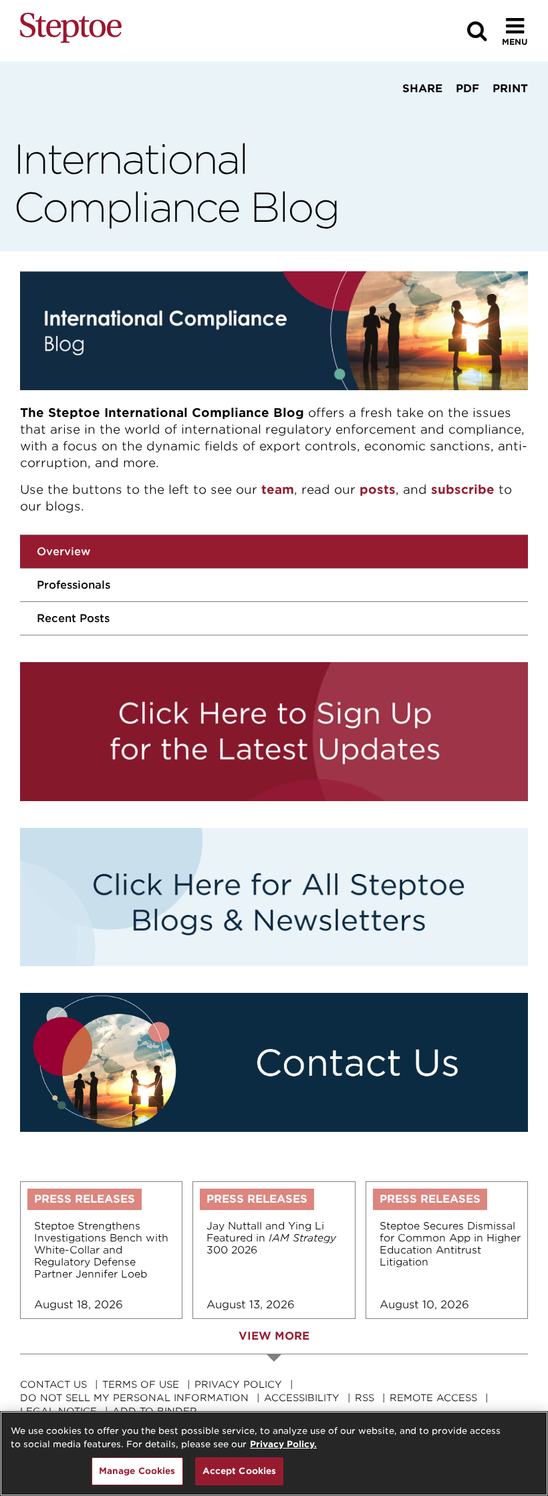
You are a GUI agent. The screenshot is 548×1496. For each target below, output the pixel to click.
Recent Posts (73, 618)
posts (378, 489)
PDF (467, 88)
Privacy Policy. (283, 1444)
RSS (364, 1397)
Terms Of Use (140, 1384)
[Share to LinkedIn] (442, 113)
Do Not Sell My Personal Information (134, 1397)
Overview (63, 551)
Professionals (73, 585)
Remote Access (433, 1397)
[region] (274, 1453)
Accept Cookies (239, 1471)
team (277, 489)
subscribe (463, 489)
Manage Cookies (137, 1471)
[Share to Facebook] (408, 113)
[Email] (481, 113)
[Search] (477, 31)
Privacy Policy (238, 1384)
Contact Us (53, 1384)
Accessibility (301, 1397)
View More (274, 1336)
